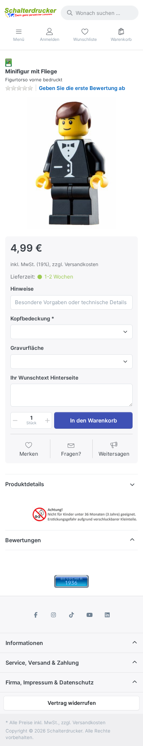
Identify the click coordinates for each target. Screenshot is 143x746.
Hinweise (22, 288)
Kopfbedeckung (30, 318)
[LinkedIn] (107, 614)
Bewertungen (23, 540)
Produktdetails (24, 484)
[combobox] (99, 13)
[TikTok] (71, 614)
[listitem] (71, 163)
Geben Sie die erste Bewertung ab (82, 88)
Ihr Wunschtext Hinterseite (44, 377)
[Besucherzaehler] (71, 580)
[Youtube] (89, 614)
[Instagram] (53, 614)
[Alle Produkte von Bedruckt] (8, 62)
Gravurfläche (27, 348)
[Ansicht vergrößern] (71, 163)
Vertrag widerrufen (72, 703)
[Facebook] (35, 614)
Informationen (24, 642)
